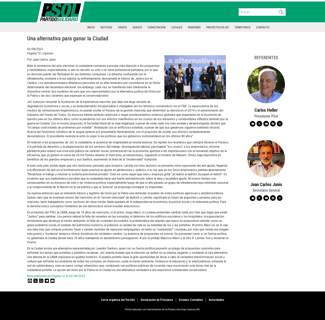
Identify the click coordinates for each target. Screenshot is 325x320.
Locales (176, 27)
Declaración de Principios (157, 300)
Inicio (91, 27)
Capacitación (157, 27)
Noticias (106, 27)
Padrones (194, 27)
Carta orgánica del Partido (118, 300)
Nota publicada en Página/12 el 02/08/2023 (56, 276)
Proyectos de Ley (217, 27)
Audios (137, 27)
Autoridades (216, 300)
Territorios (242, 27)
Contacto (263, 27)
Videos (122, 27)
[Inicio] (62, 12)
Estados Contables (191, 300)
